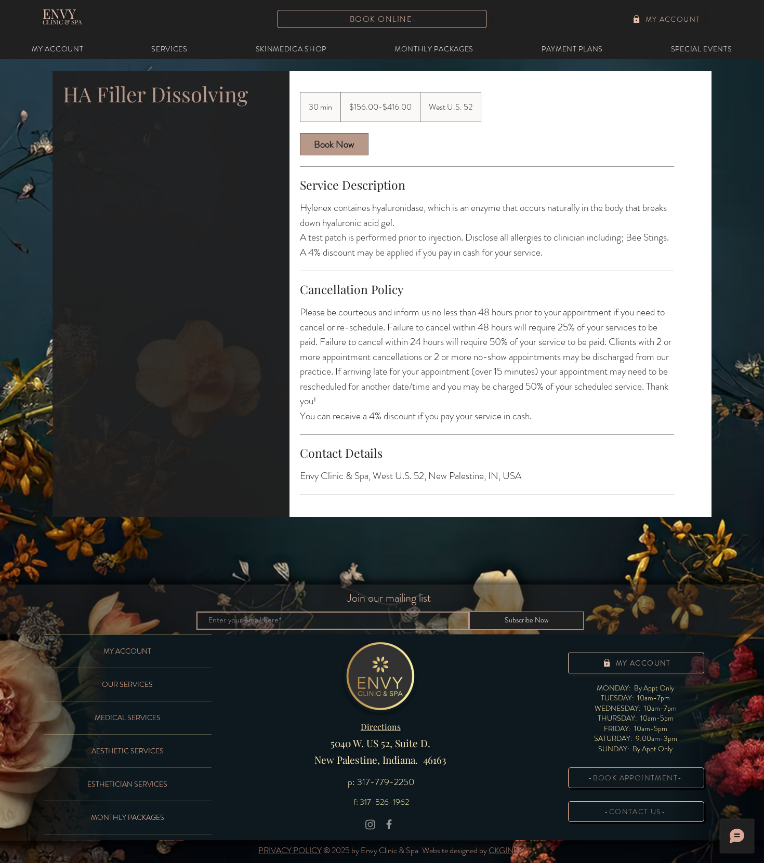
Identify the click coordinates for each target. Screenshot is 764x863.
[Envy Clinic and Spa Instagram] (370, 824)
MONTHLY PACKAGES (127, 817)
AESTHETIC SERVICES (127, 751)
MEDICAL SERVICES (128, 717)
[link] (334, 144)
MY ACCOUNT (127, 651)
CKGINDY (506, 850)
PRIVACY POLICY (290, 850)
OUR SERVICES (127, 684)
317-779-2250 (386, 782)
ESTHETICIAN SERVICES (127, 784)
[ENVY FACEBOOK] (389, 824)
